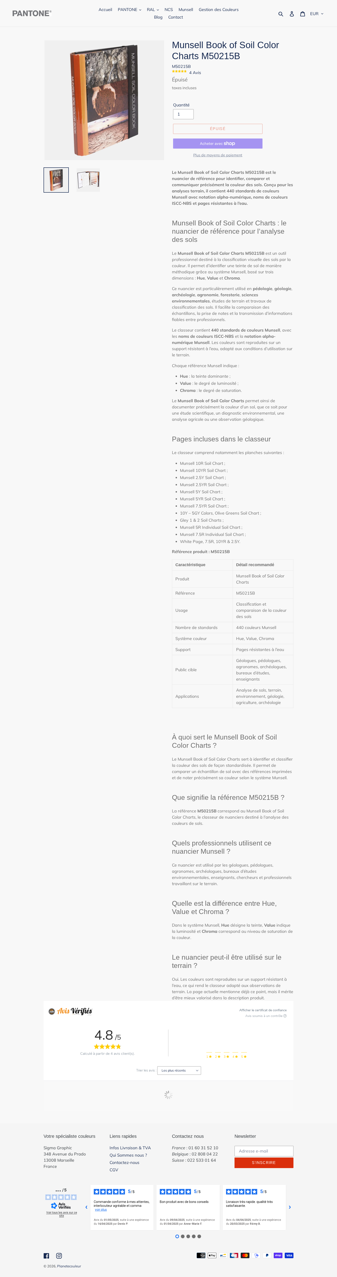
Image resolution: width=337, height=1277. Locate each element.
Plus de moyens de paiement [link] (217, 155)
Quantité (181, 105)
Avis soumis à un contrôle (264, 1016)
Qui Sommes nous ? (128, 1155)
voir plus (101, 1209)
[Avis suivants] (290, 1207)
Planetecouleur (69, 1266)
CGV (114, 1169)
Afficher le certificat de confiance (263, 1010)
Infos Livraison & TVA (130, 1147)
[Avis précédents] (86, 1207)
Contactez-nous (124, 1162)
